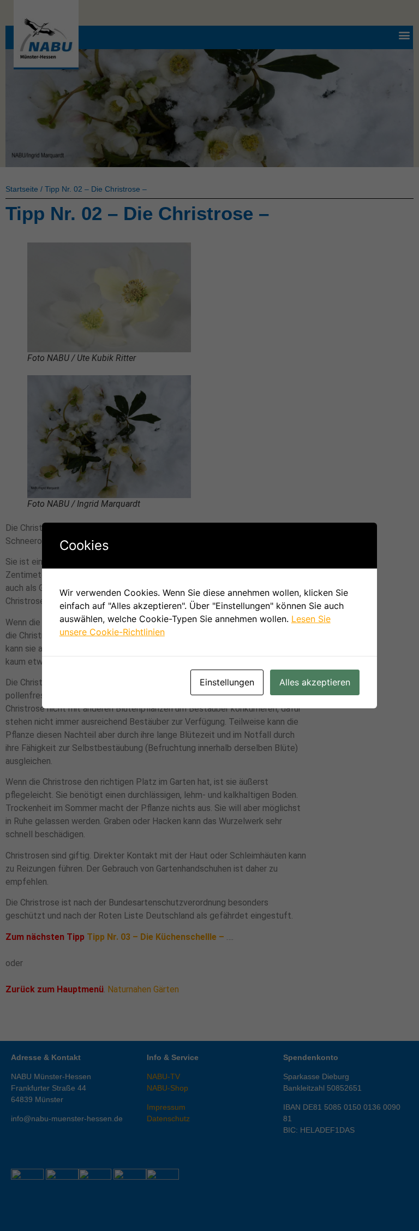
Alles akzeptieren (314, 682)
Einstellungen (227, 682)
